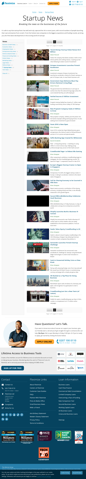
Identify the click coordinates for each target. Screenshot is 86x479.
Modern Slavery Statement (39, 417)
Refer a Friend (35, 407)
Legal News (6, 63)
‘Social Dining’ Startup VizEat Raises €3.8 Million (38, 54)
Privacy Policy (35, 420)
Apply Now (53, 3)
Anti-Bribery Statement (38, 413)
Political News (6, 65)
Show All (5, 73)
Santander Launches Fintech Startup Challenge (38, 247)
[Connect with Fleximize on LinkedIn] (2, 414)
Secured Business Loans (67, 404)
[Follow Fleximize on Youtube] (14, 414)
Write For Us (9, 408)
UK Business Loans (65, 411)
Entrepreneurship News (9, 51)
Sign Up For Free (13, 368)
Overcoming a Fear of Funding (69, 398)
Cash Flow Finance (65, 388)
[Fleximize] (8, 3)
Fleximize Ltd (9, 394)
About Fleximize (35, 385)
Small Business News (37, 404)
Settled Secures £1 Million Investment (38, 101)
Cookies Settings (65, 472)
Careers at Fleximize (37, 388)
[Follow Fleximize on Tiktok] (18, 414)
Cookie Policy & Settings (44, 476)
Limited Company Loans (67, 394)
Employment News (8, 49)
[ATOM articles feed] (6, 419)
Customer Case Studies (38, 391)
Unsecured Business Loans (68, 414)
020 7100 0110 (77, 4)
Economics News (7, 47)
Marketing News (7, 60)
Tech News (6, 70)
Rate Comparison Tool (66, 401)
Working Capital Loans (66, 407)
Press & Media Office (37, 401)
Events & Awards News (9, 53)
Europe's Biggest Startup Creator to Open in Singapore (38, 169)
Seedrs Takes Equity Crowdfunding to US (38, 234)
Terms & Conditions (37, 423)
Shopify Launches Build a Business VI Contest (38, 216)
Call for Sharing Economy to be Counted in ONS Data (38, 185)
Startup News (8, 67)
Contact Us (42, 3)
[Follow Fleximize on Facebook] (6, 414)
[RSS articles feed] (2, 419)
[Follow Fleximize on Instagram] (21, 414)
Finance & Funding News (9, 56)
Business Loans (64, 385)
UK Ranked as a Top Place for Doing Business (38, 280)
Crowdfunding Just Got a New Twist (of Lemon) (38, 296)
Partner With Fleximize (38, 398)
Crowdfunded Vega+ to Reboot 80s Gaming (38, 156)
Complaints (9, 404)
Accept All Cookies (77, 472)
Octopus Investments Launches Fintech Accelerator (38, 70)
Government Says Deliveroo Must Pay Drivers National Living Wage (38, 85)
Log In (81, 1)
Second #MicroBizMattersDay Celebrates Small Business (38, 201)
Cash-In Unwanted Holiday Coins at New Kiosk (38, 265)
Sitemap (61, 420)
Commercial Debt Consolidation (70, 391)
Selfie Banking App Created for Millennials (38, 142)
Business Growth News (9, 44)
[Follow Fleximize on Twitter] (10, 414)
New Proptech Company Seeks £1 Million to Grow (38, 113)
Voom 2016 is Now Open (38, 129)
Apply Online (44, 341)
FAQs (32, 394)
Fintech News (6, 58)
